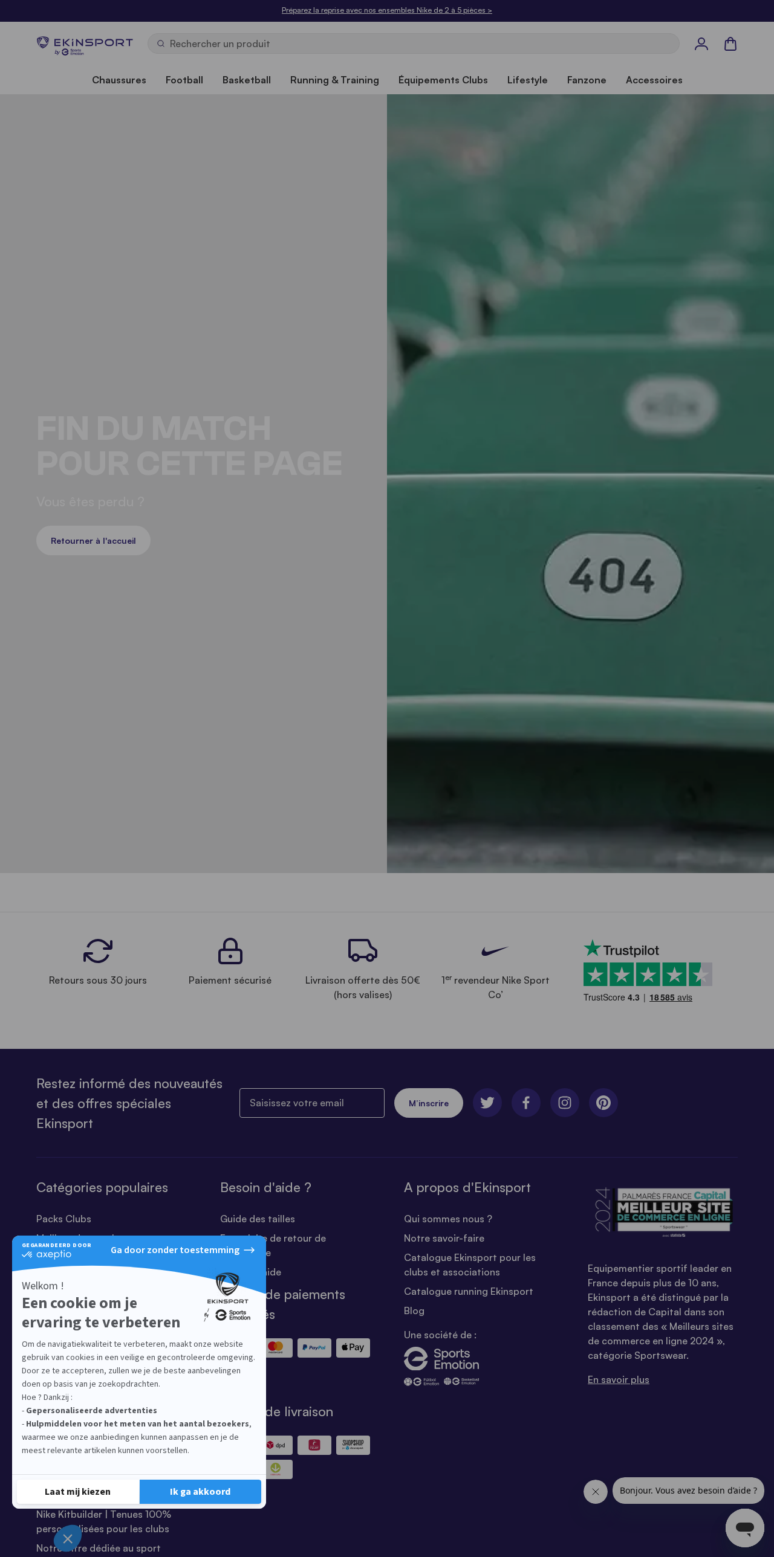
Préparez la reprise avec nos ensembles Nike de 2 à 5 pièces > (387, 10)
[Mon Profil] (701, 43)
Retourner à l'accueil (93, 540)
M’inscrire (429, 1103)
